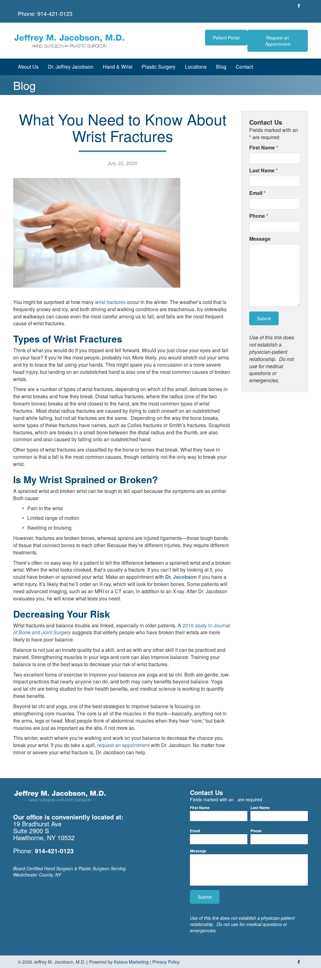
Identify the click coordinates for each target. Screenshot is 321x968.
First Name (263, 147)
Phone (258, 215)
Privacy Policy (166, 962)
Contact (244, 66)
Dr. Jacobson (181, 576)
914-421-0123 (54, 13)
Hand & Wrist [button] (117, 66)
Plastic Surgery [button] (159, 66)
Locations (196, 66)
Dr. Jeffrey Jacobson (70, 66)
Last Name (263, 170)
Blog (221, 66)
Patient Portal (226, 37)
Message (260, 238)
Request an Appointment (277, 40)
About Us (28, 66)
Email (257, 193)
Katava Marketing (131, 962)
